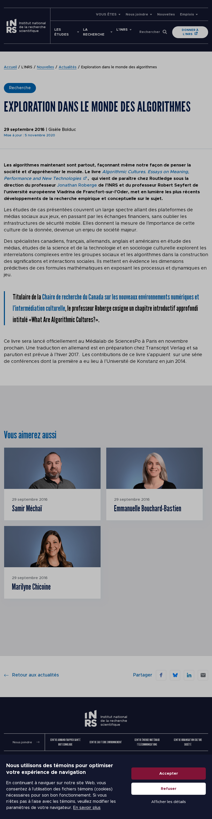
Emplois (187, 14)
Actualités (68, 67)
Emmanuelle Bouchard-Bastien (147, 508)
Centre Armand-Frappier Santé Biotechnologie (65, 742)
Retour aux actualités (35, 675)
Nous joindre (137, 14)
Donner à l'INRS (190, 32)
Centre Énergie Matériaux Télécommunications (147, 742)
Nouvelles (166, 14)
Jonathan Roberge (77, 185)
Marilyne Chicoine (31, 586)
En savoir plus (87, 808)
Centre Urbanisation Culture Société (188, 742)
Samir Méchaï (27, 508)
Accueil (10, 67)
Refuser (169, 789)
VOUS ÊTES (106, 14)
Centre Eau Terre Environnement (105, 742)
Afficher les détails (168, 802)
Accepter (168, 773)
